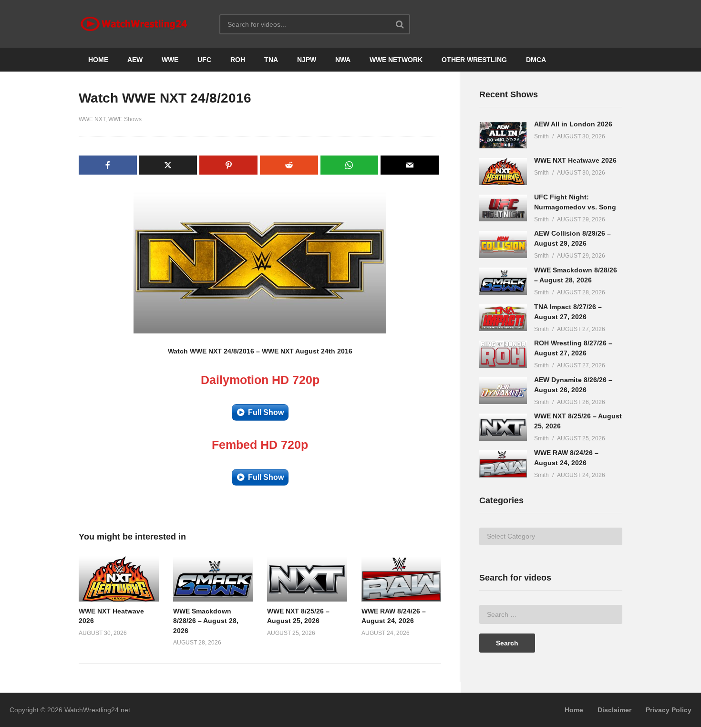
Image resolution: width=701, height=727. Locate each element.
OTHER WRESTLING (474, 59)
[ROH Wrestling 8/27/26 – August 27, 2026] (503, 354)
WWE (170, 59)
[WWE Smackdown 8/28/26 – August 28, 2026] (503, 281)
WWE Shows (125, 119)
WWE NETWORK (396, 59)
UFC (204, 59)
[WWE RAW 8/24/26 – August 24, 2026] (503, 464)
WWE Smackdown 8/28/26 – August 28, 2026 (205, 620)
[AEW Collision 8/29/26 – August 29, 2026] (503, 244)
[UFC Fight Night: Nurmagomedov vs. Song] (503, 208)
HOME (98, 59)
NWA (342, 59)
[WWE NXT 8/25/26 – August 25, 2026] (503, 427)
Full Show (266, 412)
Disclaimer (614, 710)
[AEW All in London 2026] (503, 135)
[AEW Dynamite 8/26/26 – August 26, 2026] (503, 391)
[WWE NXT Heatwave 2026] (503, 171)
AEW (135, 59)
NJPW (306, 59)
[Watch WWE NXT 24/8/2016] (119, 579)
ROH (237, 59)
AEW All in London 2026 (573, 124)
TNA (271, 59)
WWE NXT (92, 119)
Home (574, 710)
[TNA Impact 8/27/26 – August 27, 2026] (503, 318)
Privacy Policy (668, 710)
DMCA (536, 59)
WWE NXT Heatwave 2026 (575, 160)
